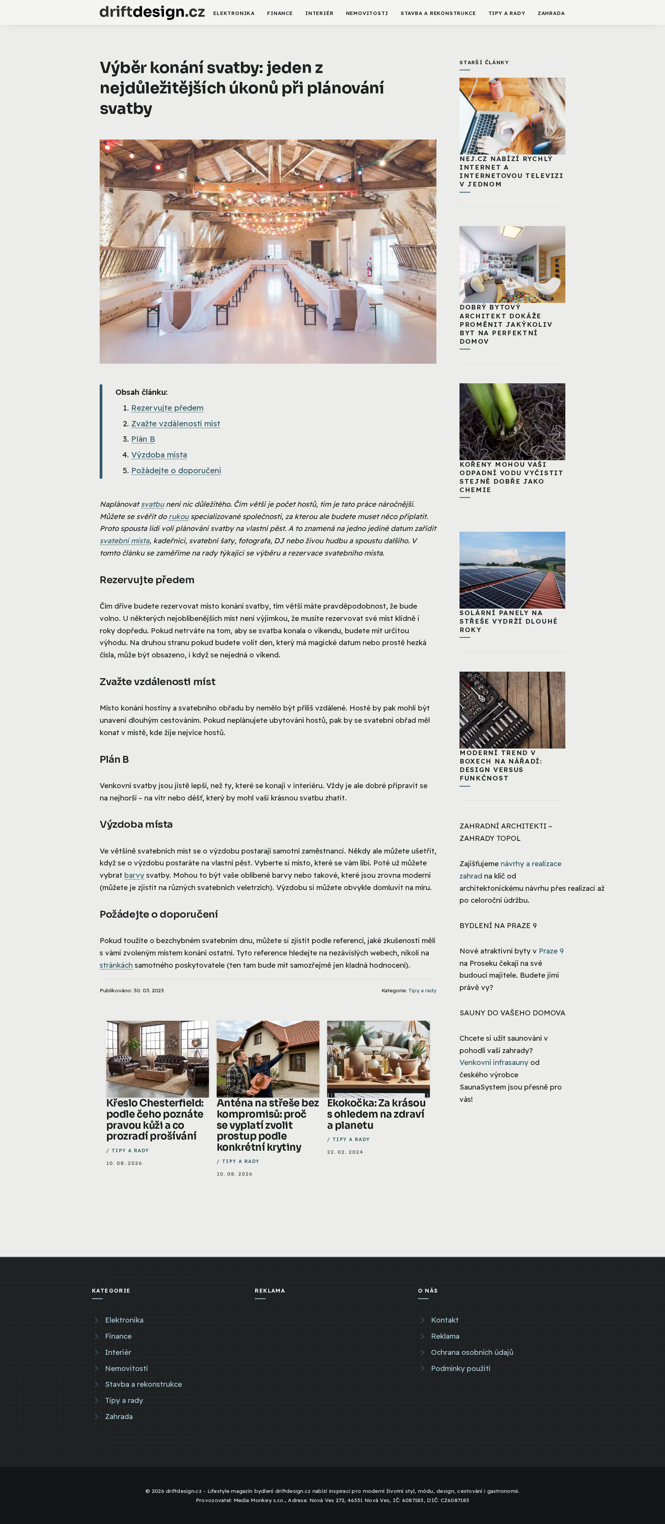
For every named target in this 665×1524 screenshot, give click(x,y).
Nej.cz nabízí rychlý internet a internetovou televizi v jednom (511, 171)
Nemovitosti (367, 13)
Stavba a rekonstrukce (438, 13)
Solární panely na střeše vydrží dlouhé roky (508, 621)
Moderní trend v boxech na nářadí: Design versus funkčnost (500, 765)
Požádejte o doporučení (176, 470)
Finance (280, 13)
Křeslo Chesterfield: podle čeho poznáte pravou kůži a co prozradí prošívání (155, 1119)
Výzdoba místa (159, 454)
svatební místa (124, 540)
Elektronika (234, 13)
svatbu (152, 504)
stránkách (116, 965)
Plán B (143, 439)
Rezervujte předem (167, 408)
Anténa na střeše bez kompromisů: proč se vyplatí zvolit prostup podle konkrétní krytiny (268, 1125)
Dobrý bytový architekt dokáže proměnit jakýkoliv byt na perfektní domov (506, 324)
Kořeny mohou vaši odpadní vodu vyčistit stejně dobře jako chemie (511, 477)
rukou (179, 516)
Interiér (319, 13)
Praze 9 (551, 950)
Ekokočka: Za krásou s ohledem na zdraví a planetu (376, 1114)
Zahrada (551, 13)
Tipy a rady (506, 13)
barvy (134, 875)
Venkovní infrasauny (493, 1062)
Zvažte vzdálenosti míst (175, 423)
